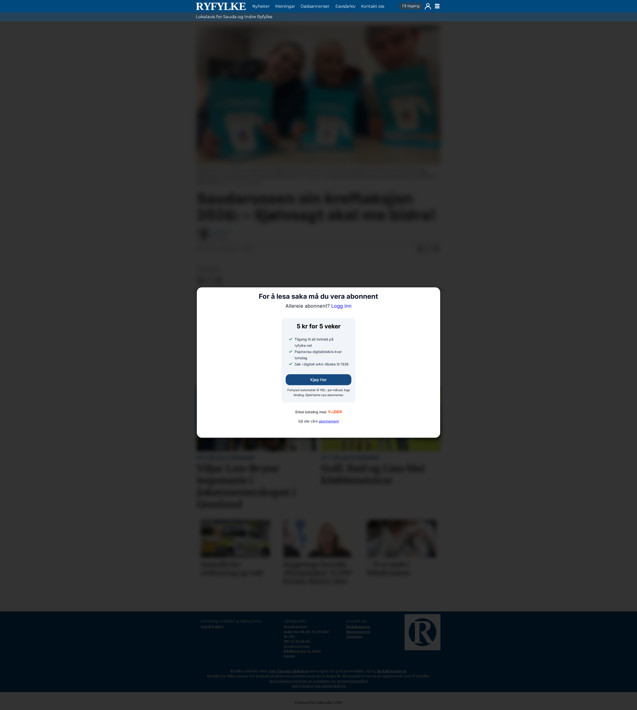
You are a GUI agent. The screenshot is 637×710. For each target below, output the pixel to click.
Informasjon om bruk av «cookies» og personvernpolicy (318, 681)
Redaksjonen (358, 627)
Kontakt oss (372, 6)
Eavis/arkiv (345, 6)
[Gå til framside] (221, 6)
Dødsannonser (315, 6)
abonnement (329, 421)
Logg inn (428, 6)
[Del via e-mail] (436, 249)
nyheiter (208, 270)
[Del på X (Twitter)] (428, 249)
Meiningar (285, 6)
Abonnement (358, 632)
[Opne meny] (437, 6)
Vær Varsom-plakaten (288, 671)
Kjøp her (318, 379)
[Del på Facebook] (420, 249)
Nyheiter (261, 6)
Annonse (354, 636)
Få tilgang (411, 6)
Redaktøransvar (392, 671)
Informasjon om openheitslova (318, 686)
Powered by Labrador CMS (318, 702)
